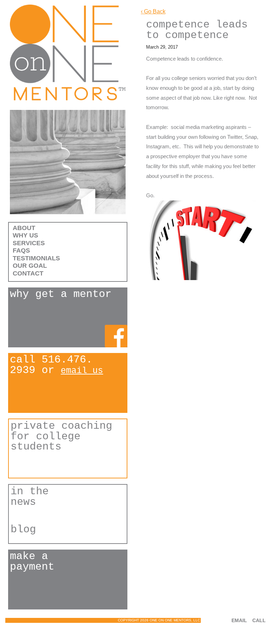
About (24, 227)
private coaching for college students (61, 436)
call (259, 620)
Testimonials (36, 258)
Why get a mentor (61, 294)
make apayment (32, 561)
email (239, 620)
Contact (28, 273)
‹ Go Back (153, 11)
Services (29, 243)
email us (82, 371)
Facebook (116, 336)
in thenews (30, 497)
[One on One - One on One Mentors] (68, 52)
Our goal (30, 265)
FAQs (21, 250)
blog (23, 530)
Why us (25, 235)
